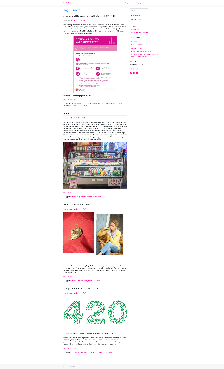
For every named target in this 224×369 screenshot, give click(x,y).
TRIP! (84, 20)
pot (97, 352)
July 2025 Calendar (136, 48)
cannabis (78, 103)
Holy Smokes (135, 29)
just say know (117, 103)
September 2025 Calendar (138, 45)
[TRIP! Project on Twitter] (134, 73)
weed (85, 106)
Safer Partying (137, 3)
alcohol (72, 103)
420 (71, 352)
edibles (83, 197)
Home (115, 3)
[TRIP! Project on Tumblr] (137, 73)
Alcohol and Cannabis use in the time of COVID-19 (89, 16)
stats (81, 106)
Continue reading (70, 99)
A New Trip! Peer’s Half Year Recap (141, 51)
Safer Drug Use (154, 3)
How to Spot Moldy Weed (76, 204)
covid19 (88, 103)
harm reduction (107, 103)
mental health (68, 106)
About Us (121, 3)
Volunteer (134, 23)
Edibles (67, 113)
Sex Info (145, 3)
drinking (94, 103)
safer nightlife (103, 352)
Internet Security (136, 20)
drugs (100, 103)
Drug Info (127, 3)
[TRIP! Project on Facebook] (131, 73)
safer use (76, 106)
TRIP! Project (68, 3)
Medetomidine (135, 41)
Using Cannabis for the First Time (80, 288)
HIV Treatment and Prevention (140, 33)
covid (83, 103)
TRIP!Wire (134, 26)
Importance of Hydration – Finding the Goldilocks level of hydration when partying (145, 55)
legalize (92, 352)
